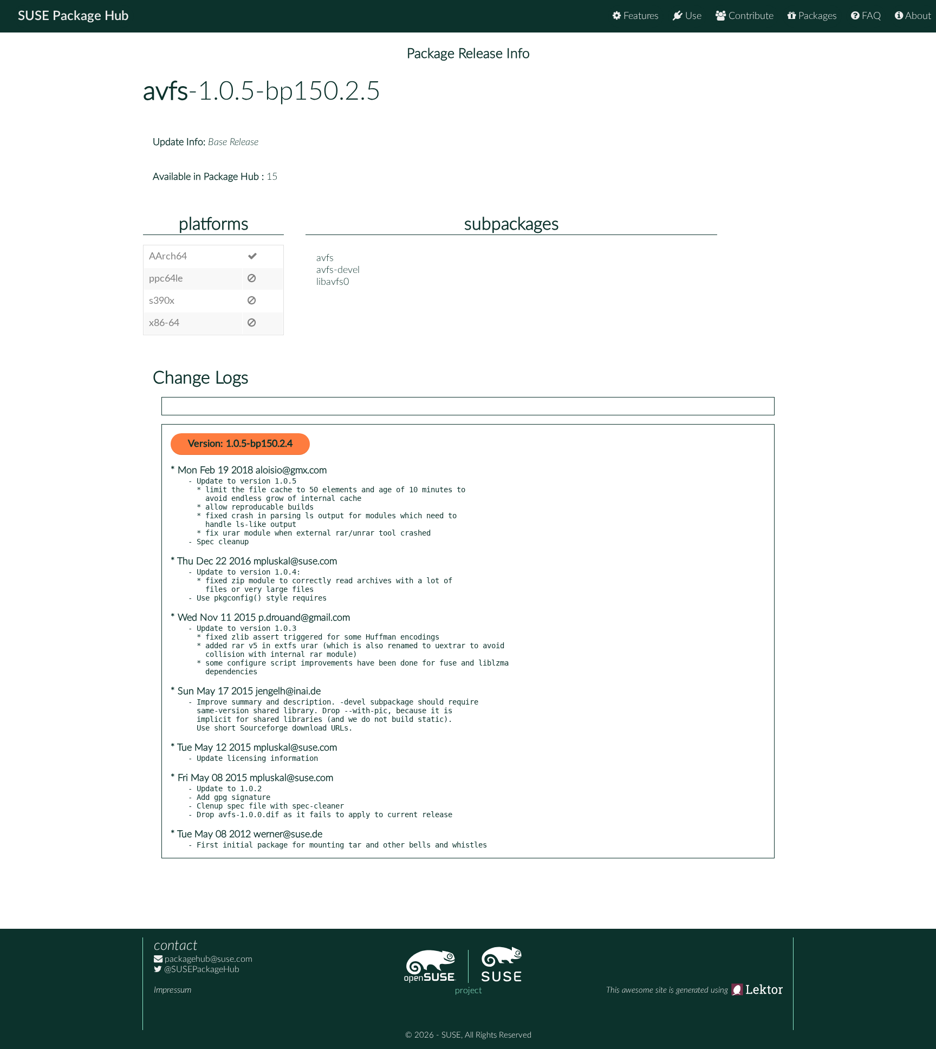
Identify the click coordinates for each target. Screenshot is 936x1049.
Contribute (750, 16)
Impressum (172, 990)
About (917, 16)
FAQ (870, 16)
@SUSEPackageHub (200, 969)
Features (640, 16)
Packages (816, 16)
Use (691, 16)
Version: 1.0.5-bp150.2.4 (240, 444)
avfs (165, 92)
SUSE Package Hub (73, 16)
